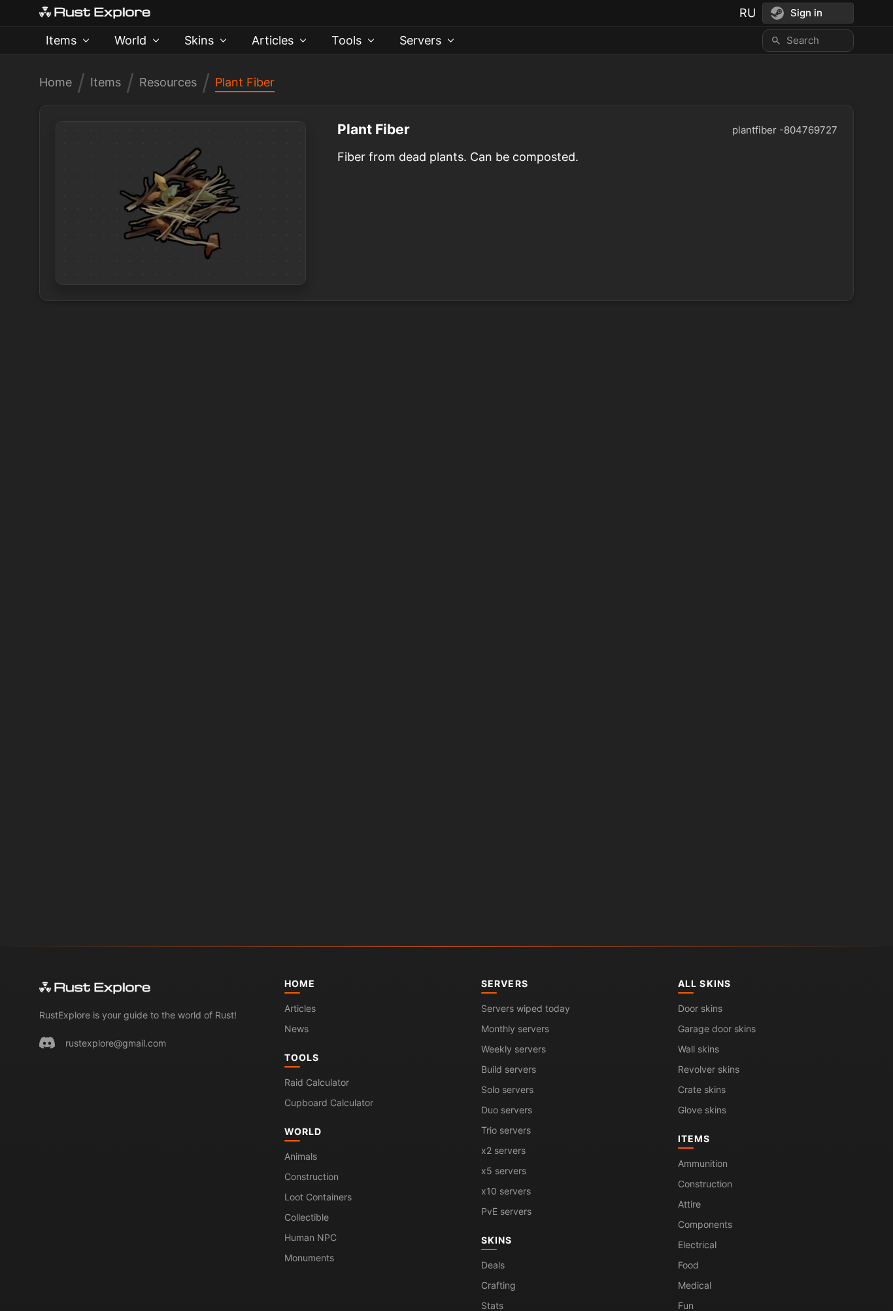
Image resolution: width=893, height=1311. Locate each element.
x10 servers (506, 1190)
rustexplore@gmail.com (115, 1043)
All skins (704, 983)
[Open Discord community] (47, 1043)
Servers (504, 983)
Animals (300, 1156)
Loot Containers (318, 1196)
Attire (689, 1204)
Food (688, 1264)
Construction (311, 1176)
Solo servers (507, 1089)
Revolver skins (708, 1069)
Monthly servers (515, 1028)
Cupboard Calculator (328, 1102)
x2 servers (503, 1150)
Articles (300, 1008)
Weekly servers (513, 1048)
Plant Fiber (245, 82)
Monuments (309, 1257)
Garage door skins (717, 1028)
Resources (168, 82)
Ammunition (703, 1163)
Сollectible (306, 1217)
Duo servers (506, 1109)
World (303, 1131)
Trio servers (506, 1130)
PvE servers (506, 1211)
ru (747, 13)
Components (705, 1224)
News (296, 1028)
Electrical (697, 1244)
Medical (694, 1285)
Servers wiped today (525, 1008)
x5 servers (503, 1170)
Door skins (700, 1008)
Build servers (508, 1069)
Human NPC (310, 1237)
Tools (302, 1057)
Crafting (498, 1285)
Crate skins (702, 1089)
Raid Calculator (316, 1082)
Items (105, 82)
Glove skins (702, 1109)
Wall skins (698, 1048)
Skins (497, 1240)
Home (55, 82)
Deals (493, 1264)
